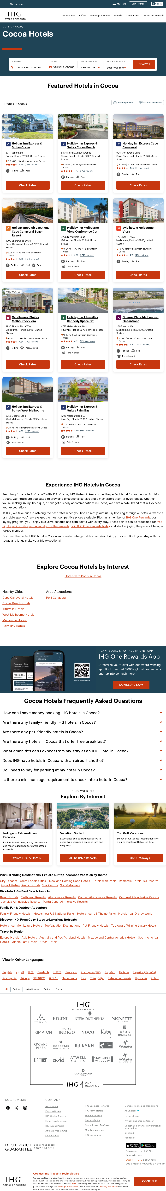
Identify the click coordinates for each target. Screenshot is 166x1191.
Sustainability (92, 1120)
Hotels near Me (10, 925)
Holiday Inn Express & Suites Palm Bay (82, 408)
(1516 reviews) (32, 259)
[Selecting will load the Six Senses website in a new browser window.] (40, 1018)
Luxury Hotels (32, 925)
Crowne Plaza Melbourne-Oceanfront (141, 319)
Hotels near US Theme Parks (96, 913)
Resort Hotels (30, 885)
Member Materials (94, 1130)
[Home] (6, 989)
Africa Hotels (48, 942)
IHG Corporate (93, 1134)
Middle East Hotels (24, 942)
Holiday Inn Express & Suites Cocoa (27, 145)
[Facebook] (8, 1108)
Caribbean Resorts (33, 897)
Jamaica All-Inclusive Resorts (20, 901)
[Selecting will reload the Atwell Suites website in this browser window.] (78, 1059)
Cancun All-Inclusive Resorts (97, 897)
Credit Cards (133, 15)
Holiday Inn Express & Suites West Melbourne (28, 408)
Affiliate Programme (56, 1130)
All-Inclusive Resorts (62, 897)
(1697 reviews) (87, 430)
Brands (118, 15)
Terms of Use (131, 1115)
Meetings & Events (100, 15)
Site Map (129, 1132)
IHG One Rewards (138, 517)
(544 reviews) (142, 168)
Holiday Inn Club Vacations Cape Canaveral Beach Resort (30, 231)
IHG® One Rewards (154, 15)
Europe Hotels (9, 937)
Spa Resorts (50, 885)
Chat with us (16, 4)
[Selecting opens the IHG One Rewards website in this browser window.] (83, 1084)
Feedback (129, 1137)
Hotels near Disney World (135, 913)
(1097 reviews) (32, 342)
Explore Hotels (53, 1111)
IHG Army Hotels (94, 1110)
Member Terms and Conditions (141, 1105)
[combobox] (29, 67)
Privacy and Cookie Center (139, 1120)
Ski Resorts (150, 881)
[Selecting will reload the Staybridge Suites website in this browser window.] (102, 1059)
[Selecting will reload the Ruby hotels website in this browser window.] (106, 1031)
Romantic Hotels (130, 881)
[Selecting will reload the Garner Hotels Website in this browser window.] (40, 1059)
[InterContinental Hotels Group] (14, 15)
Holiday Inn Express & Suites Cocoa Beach (82, 145)
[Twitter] (16, 1108)
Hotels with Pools (104, 881)
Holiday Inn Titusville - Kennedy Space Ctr (82, 319)
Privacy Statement (109, 1186)
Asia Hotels (29, 937)
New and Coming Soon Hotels (69, 881)
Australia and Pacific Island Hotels (62, 937)
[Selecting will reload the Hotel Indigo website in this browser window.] (67, 1031)
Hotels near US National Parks (54, 913)
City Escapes (9, 881)
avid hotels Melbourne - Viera (139, 229)
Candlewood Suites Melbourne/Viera (25, 319)
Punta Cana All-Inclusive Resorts (65, 901)
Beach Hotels (9, 897)
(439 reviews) (141, 255)
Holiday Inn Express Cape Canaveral (140, 145)
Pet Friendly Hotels (95, 925)
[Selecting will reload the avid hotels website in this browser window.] (58, 1059)
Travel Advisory (93, 1115)
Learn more (134, 1159)
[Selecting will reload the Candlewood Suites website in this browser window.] (83, 1073)
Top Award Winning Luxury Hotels (134, 925)
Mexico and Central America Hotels (112, 937)
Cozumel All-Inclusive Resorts (139, 897)
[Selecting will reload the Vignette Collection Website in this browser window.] (122, 1018)
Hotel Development (56, 1120)
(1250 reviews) (32, 431)
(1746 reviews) (87, 255)
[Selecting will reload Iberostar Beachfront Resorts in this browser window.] (61, 1045)
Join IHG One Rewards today (90, 526)
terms (75, 1183)
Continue (150, 1181)
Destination (17, 61)
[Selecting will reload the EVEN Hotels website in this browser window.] (84, 1045)
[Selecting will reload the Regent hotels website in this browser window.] (60, 1018)
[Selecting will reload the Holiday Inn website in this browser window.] (125, 1045)
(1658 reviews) (32, 164)
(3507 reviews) (143, 344)
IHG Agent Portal (54, 1125)
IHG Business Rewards (97, 1105)
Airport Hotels (10, 885)
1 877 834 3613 (44, 1148)
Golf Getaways (70, 885)
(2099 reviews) (87, 341)
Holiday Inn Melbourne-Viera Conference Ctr (83, 229)
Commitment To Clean (97, 1125)
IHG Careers (51, 1106)
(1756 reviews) (87, 171)
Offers (82, 15)
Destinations (68, 15)
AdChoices (130, 1110)
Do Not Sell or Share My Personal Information (142, 1126)
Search (144, 64)
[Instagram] (25, 1108)
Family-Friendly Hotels (15, 913)
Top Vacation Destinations (62, 925)
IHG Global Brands (55, 1116)
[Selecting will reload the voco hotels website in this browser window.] (88, 1031)
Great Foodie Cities (33, 881)
